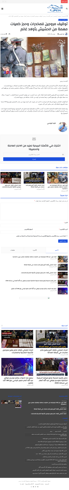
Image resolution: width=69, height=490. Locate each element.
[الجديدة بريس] (55, 8)
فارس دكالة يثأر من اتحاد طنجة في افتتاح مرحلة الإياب (54, 456)
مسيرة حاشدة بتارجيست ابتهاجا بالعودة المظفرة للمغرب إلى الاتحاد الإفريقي (49, 470)
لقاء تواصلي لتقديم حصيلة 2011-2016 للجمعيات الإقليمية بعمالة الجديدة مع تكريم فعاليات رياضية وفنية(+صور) (47, 460)
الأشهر (57, 250)
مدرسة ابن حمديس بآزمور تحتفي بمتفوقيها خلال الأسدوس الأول (52, 467)
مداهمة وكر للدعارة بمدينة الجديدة (59, 464)
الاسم (66, 222)
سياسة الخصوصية (39, 484)
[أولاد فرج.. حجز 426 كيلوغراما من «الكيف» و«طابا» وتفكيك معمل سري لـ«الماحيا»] (57, 178)
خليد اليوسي (61, 34)
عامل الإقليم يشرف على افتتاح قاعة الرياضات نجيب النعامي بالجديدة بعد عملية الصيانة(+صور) (49, 435)
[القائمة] (2, 9)
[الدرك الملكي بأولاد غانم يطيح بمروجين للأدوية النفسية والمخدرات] (10, 178)
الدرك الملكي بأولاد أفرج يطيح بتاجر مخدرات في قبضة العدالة (35, 186)
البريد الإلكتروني (63, 229)
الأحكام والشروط (29, 484)
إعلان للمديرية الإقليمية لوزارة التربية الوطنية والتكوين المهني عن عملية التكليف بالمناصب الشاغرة (47, 427)
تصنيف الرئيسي (57, 16)
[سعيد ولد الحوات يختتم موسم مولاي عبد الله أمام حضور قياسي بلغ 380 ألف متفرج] (63, 291)
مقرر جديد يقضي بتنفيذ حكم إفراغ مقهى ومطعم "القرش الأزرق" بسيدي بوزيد (49, 473)
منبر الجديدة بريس (47, 16)
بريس (51, 431)
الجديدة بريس (58, 431)
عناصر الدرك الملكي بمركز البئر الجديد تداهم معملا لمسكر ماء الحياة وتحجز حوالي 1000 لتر (46, 447)
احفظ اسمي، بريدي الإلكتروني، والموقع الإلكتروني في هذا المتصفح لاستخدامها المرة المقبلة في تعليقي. (41, 236)
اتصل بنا (22, 484)
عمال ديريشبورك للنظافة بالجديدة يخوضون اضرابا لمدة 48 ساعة (52, 441)
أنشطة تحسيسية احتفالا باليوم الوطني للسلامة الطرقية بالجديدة (52, 423)
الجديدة (65, 431)
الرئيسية (64, 16)
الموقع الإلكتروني (28, 229)
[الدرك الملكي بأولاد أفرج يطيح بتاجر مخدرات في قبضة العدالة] (34, 178)
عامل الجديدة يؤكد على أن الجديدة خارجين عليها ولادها (55, 438)
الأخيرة (35, 250)
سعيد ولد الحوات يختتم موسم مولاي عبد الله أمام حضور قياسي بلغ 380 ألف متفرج (33, 288)
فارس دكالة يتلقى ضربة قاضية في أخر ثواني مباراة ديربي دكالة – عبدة (51, 453)
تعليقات (12, 250)
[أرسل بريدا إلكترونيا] (58, 34)
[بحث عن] (67, 9)
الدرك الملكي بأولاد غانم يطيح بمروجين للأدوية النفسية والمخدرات (43, 1)
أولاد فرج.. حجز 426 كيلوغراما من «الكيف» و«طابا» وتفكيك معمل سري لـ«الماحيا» (58, 187)
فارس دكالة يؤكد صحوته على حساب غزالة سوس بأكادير (54, 450)
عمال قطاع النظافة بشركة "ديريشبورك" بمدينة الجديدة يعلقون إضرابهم (51, 444)
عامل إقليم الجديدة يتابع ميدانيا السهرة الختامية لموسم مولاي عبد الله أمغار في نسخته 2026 (31, 281)
